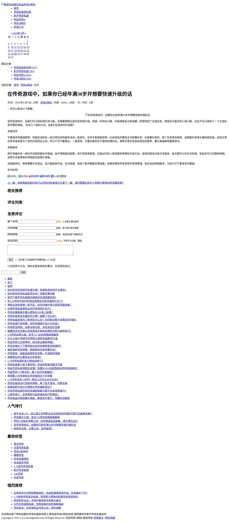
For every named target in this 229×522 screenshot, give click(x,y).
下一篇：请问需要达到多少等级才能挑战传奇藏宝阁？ (95, 183)
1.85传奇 (18, 474)
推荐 (9, 286)
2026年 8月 (18, 33)
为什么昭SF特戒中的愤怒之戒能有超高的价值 (32, 338)
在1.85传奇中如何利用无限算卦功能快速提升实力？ (35, 301)
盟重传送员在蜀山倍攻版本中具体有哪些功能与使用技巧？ (39, 331)
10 (12, 47)
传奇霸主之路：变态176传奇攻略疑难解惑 (37, 417)
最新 (9, 278)
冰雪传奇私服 (21, 447)
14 (25, 47)
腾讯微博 (46, 176)
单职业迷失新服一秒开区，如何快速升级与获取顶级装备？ (39, 305)
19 (18, 50)
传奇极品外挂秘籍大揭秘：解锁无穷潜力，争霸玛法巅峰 (38, 398)
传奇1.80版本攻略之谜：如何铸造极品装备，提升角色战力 (46, 421)
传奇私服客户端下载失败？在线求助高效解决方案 (34, 364)
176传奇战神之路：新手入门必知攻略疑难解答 (33, 334)
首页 (16, 8)
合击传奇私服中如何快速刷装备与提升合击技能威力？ (37, 390)
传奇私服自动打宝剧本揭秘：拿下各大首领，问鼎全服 (37, 383)
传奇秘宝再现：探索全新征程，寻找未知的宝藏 (33, 327)
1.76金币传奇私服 (23, 466)
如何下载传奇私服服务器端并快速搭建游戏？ (32, 297)
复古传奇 (19, 444)
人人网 (56, 176)
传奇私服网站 (21, 459)
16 (9, 50)
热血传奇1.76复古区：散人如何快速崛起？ (30, 372)
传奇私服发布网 (22, 12)
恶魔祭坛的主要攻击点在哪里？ (24, 357)
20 (21, 50)
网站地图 (110, 518)
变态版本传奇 (21, 462)
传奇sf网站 (19, 23)
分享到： (14, 176)
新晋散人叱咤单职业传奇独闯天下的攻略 (29, 376)
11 (15, 47)
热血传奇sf (19, 19)
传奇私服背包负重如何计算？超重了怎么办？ (32, 316)
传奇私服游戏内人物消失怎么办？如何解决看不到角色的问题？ (42, 319)
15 (28, 47)
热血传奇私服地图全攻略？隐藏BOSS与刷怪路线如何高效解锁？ (43, 368)
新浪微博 (35, 176)
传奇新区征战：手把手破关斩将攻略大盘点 (37, 500)
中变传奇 (19, 477)
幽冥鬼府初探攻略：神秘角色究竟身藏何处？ (32, 349)
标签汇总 (19, 27)
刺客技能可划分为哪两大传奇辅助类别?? (29, 387)
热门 (9, 282)
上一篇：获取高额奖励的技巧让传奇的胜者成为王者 (36, 183)
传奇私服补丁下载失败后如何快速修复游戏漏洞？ (34, 346)
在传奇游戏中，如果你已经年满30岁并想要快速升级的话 (45, 425)
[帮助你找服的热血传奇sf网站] (18, 4)
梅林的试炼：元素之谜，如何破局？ (34, 428)
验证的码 (12, 240)
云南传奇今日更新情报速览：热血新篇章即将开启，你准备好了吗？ (51, 493)
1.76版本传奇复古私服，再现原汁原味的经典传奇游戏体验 (46, 496)
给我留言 (98, 518)
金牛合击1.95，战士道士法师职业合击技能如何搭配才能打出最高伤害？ (53, 413)
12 (18, 47)
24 (12, 54)
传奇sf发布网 (21, 451)
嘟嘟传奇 (19, 455)
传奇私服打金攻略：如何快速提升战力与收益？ (33, 323)
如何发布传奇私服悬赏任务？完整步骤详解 (31, 293)
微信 (64, 176)
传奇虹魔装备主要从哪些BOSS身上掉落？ (30, 312)
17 (12, 50)
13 (21, 47)
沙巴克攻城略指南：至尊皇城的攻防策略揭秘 (39, 504)
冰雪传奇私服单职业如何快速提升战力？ (29, 308)
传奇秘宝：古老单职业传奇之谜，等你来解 (37, 508)
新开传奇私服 (21, 15)
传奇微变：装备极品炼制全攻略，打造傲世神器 (33, 353)
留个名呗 (12, 221)
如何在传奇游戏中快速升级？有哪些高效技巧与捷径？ (37, 290)
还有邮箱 (12, 228)
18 (15, 50)
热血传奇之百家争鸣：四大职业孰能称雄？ (31, 342)
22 (28, 50)
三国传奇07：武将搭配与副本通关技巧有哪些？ (33, 394)
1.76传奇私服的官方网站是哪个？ (25, 361)
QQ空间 (24, 176)
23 (9, 54)
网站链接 (12, 234)
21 (25, 50)
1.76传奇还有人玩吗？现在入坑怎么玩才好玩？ (33, 379)
